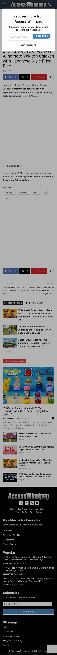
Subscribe (42, 36)
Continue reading (28, 45)
